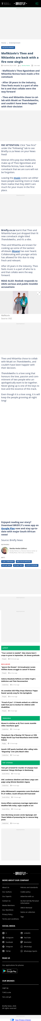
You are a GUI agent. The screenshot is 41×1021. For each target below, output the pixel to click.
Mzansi (16, 251)
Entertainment (14, 43)
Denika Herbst (26, 65)
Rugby (4, 743)
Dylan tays (18, 565)
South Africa (5, 774)
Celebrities (5, 685)
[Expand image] (39, 293)
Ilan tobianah (8, 561)
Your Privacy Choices (23, 1020)
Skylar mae (6, 565)
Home (3, 43)
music (17, 177)
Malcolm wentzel (24, 561)
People (4, 659)
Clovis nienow (31, 565)
